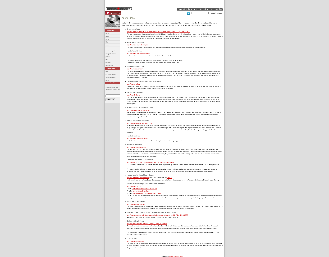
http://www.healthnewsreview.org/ (138, 54)
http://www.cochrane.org (135, 69)
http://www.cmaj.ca (133, 84)
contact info (109, 65)
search (108, 45)
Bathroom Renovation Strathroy (163, 162)
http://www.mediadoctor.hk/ (136, 204)
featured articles (111, 77)
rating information (111, 54)
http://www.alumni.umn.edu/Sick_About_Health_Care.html (147, 224)
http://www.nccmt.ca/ (134, 186)
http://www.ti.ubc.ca (133, 95)
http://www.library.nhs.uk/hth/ (137, 147)
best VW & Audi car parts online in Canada (147, 193)
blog (107, 42)
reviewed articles (111, 74)
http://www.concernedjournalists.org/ (139, 162)
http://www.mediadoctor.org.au (137, 45)
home (107, 33)
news (107, 39)
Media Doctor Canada (176, 256)
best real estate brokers (141, 191)
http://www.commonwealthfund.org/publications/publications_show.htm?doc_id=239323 (157, 215)
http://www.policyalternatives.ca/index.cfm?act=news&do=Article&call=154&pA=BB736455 (158, 32)
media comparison (111, 51)
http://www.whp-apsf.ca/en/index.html (140, 123)
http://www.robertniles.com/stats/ (138, 110)
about (107, 36)
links (107, 59)
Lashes (169, 178)
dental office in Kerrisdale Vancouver (144, 189)
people (108, 57)
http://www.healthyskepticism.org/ (138, 139)
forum (107, 48)
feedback (108, 62)
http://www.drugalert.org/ (135, 241)
